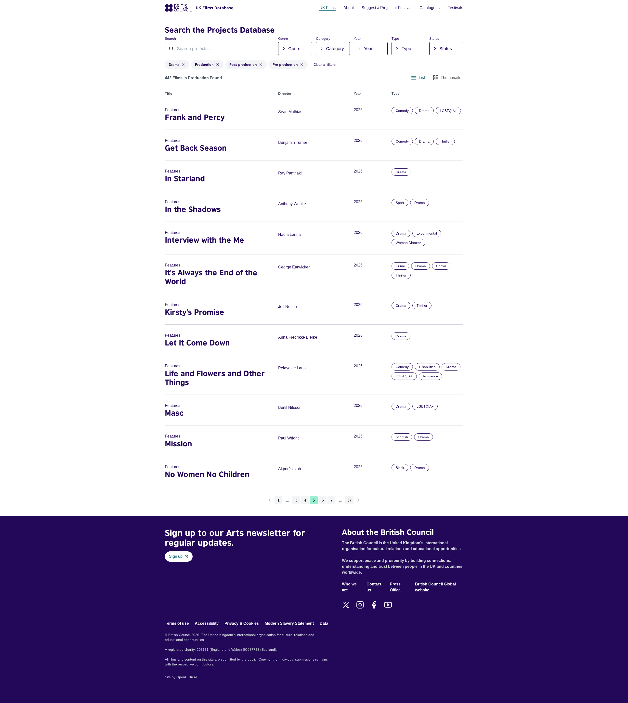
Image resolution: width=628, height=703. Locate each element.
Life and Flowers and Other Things (215, 378)
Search (170, 38)
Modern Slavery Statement (289, 623)
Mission (178, 443)
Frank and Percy (195, 117)
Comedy (402, 111)
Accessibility (207, 623)
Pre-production (285, 64)
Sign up (176, 556)
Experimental (427, 233)
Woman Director (408, 243)
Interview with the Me (204, 239)
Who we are (349, 587)
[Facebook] (374, 605)
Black (400, 468)
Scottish (402, 437)
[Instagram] (360, 605)
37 (349, 500)
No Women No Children (207, 474)
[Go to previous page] (270, 500)
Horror (441, 266)
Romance (430, 376)
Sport (400, 203)
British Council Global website (435, 587)
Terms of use (177, 623)
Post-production (243, 64)
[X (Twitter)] (346, 605)
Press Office (395, 587)
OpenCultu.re (186, 677)
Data (324, 623)
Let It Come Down (197, 342)
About (348, 8)
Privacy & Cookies (241, 623)
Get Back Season (196, 147)
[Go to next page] (358, 500)
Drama (174, 64)
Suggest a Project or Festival (387, 8)
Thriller (445, 141)
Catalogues (429, 8)
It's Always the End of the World (211, 277)
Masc (174, 412)
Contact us (373, 587)
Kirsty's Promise (194, 312)
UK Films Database (215, 7)
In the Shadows (193, 209)
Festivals (455, 8)
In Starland (185, 178)
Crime (400, 266)
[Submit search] (268, 48)
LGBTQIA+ (448, 111)
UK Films (327, 8)
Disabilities (427, 367)
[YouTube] (388, 605)
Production (204, 64)
